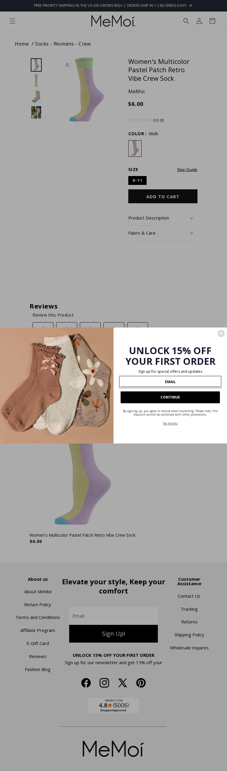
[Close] (221, 333)
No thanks (170, 423)
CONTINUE (170, 397)
